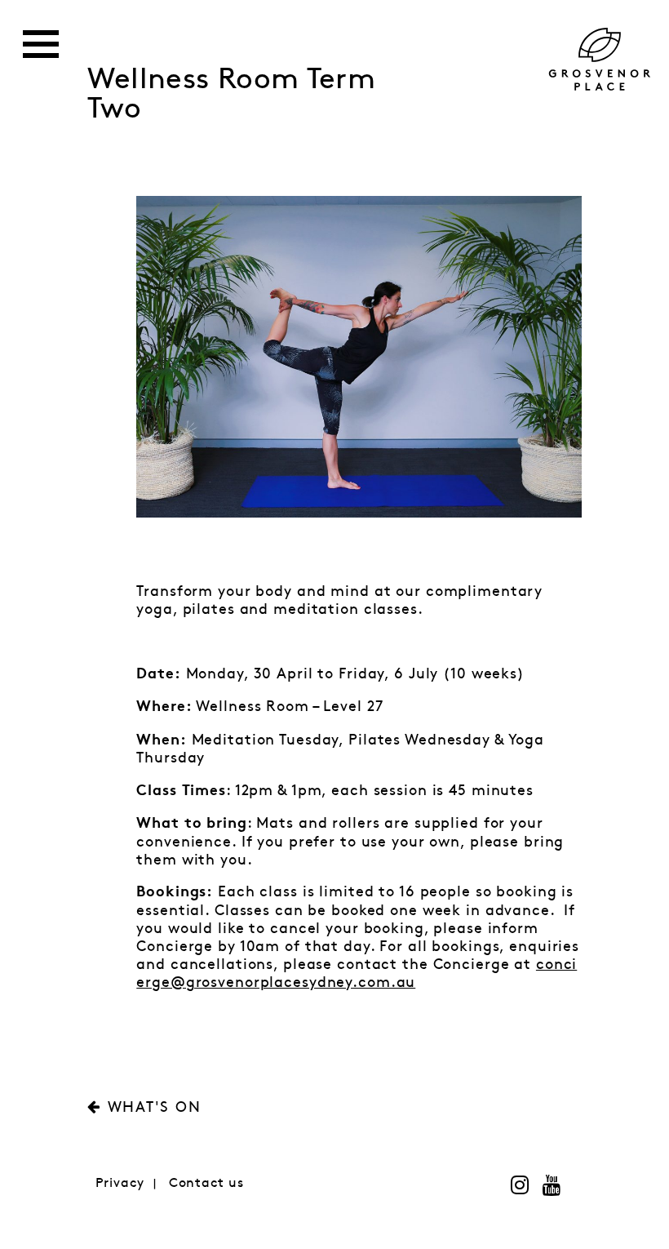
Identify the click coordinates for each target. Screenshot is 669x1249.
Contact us (206, 1183)
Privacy (119, 1183)
